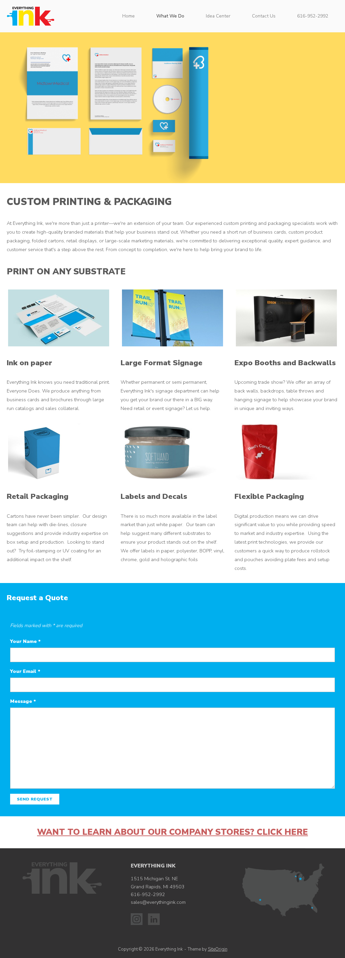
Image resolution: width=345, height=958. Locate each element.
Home (128, 16)
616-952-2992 (312, 16)
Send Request (35, 799)
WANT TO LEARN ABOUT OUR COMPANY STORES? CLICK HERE (172, 832)
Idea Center (218, 16)
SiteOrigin (217, 949)
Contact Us (264, 16)
